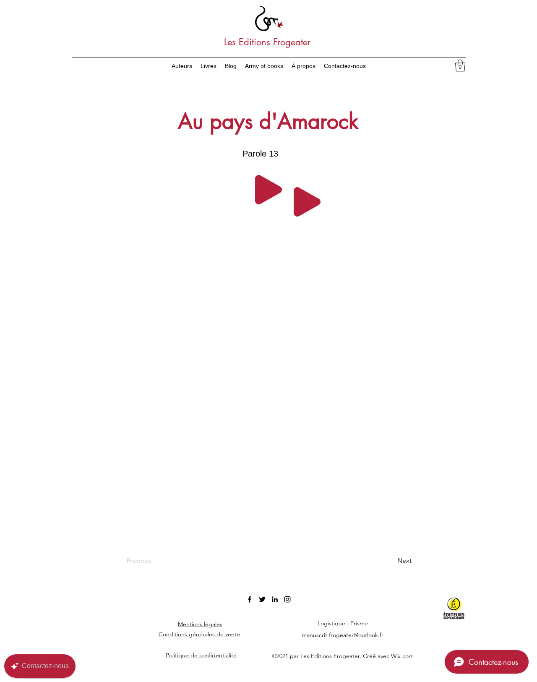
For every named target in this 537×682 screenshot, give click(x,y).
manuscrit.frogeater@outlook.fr (342, 635)
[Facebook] (249, 599)
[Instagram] (287, 599)
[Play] (268, 189)
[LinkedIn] (275, 599)
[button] (460, 66)
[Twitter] (262, 599)
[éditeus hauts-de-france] (458, 608)
